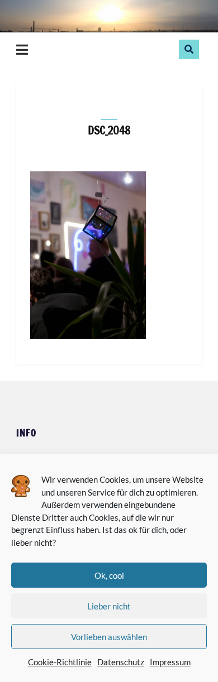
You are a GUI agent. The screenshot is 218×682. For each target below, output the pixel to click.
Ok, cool (109, 575)
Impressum (170, 662)
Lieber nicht (109, 606)
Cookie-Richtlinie (60, 662)
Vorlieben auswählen (109, 637)
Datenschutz (120, 662)
